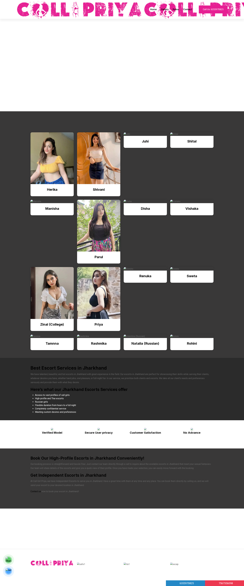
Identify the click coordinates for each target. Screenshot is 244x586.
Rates (176, 9)
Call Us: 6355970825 (213, 9)
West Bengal (186, 536)
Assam (167, 529)
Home (153, 9)
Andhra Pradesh (173, 522)
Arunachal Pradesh (125, 529)
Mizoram (107, 536)
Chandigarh (52, 536)
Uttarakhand (156, 522)
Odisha (120, 522)
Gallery (164, 9)
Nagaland (188, 522)
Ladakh (173, 536)
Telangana (108, 522)
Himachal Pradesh (46, 529)
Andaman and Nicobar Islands (98, 529)
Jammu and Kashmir (194, 529)
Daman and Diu (68, 536)
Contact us (35, 491)
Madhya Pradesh (142, 536)
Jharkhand (143, 529)
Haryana (55, 522)
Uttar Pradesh (73, 529)
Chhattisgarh (160, 536)
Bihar (118, 536)
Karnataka (156, 529)
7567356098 (225, 583)
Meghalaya (42, 522)
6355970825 (186, 583)
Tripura (127, 536)
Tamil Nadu (94, 536)
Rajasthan (132, 522)
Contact (187, 9)
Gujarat (40, 536)
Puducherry (94, 522)
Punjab (143, 522)
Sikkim (82, 536)
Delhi (60, 529)
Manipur (82, 522)
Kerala (178, 529)
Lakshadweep (203, 522)
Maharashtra (68, 522)
